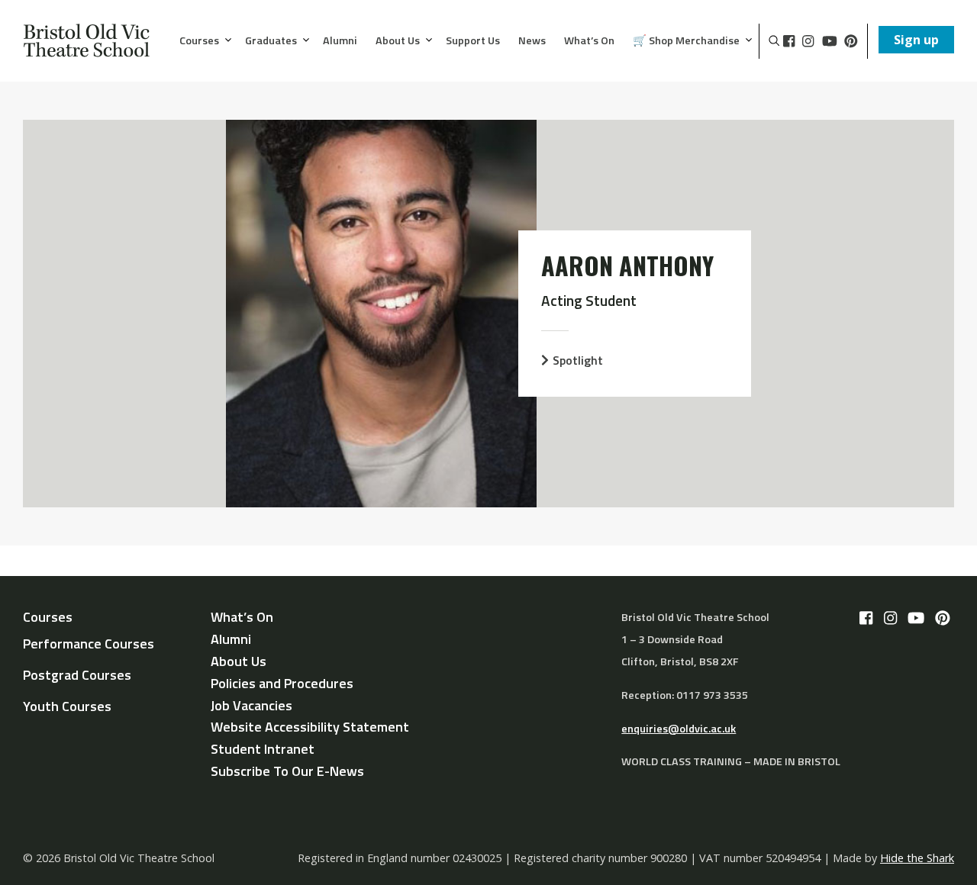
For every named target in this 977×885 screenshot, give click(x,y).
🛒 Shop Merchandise (686, 41)
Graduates (271, 41)
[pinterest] (851, 41)
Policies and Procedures (282, 683)
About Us (398, 41)
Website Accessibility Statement (310, 726)
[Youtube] (829, 41)
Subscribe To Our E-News (287, 771)
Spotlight (578, 360)
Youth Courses (67, 706)
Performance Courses (88, 643)
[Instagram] (808, 41)
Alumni (340, 41)
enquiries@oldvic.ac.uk (678, 728)
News (532, 41)
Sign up (916, 39)
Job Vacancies (251, 705)
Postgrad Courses (77, 675)
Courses (199, 41)
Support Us (473, 41)
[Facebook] (789, 41)
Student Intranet (262, 749)
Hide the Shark (917, 858)
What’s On (589, 41)
